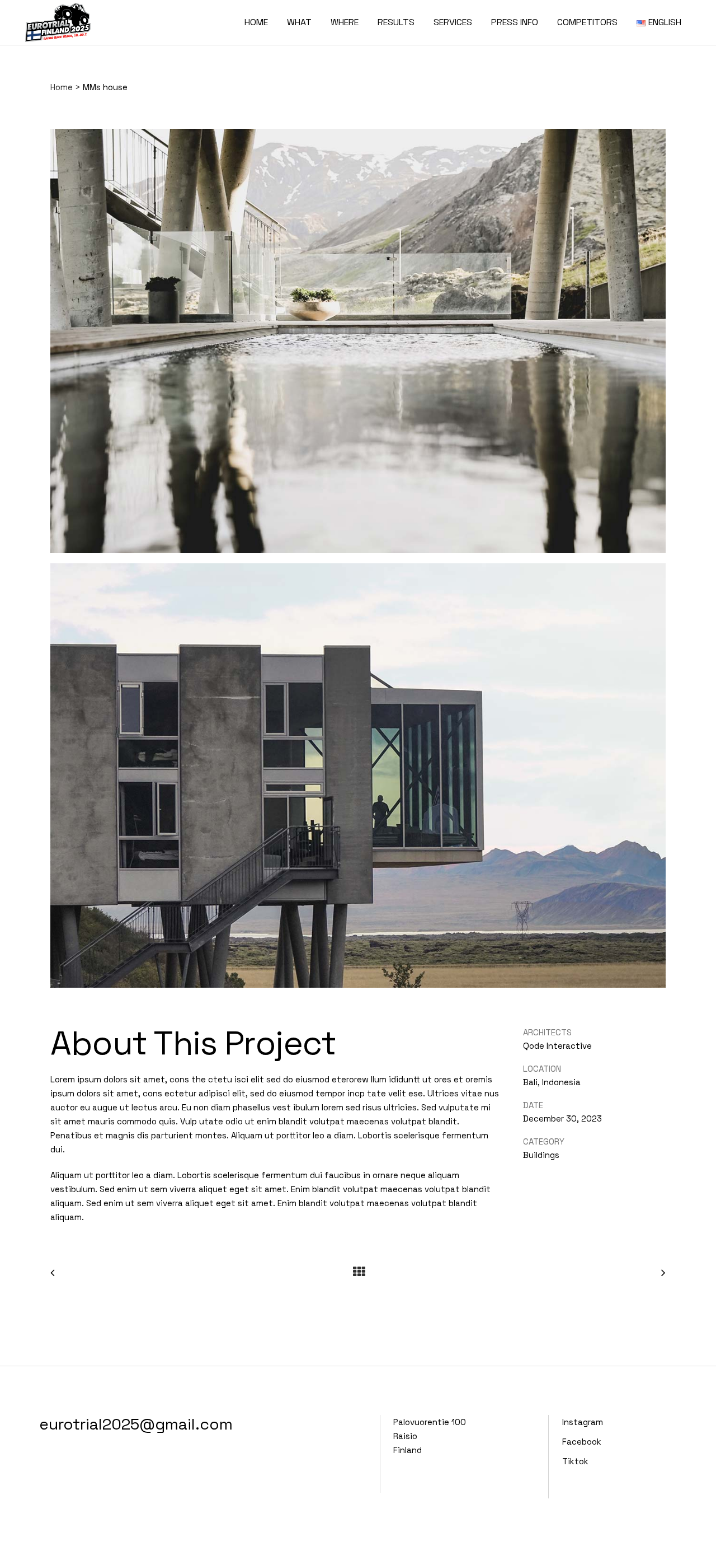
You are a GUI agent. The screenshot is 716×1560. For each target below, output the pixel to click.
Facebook (581, 1441)
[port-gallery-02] (358, 779)
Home (61, 87)
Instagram (582, 1422)
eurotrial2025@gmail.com (136, 1424)
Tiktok (575, 1461)
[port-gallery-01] (358, 345)
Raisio (405, 1436)
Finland (407, 1450)
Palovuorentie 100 (429, 1422)
